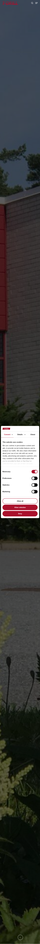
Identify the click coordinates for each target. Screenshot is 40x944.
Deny (20, 514)
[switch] (34, 478)
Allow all (20, 501)
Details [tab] (20, 434)
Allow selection (20, 507)
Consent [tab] (7, 434)
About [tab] (32, 434)
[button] (36, 3)
